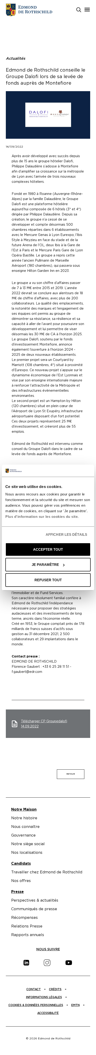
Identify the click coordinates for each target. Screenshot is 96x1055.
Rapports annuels (27, 935)
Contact (33, 989)
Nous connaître (25, 827)
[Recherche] (78, 9)
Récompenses (24, 918)
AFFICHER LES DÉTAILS (66, 534)
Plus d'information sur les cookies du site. (42, 517)
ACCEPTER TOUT (48, 549)
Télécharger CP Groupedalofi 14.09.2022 (44, 724)
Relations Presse (26, 926)
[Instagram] (47, 962)
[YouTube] (68, 962)
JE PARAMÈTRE (45, 565)
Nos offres (21, 881)
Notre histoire (24, 818)
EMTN (75, 1005)
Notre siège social (28, 844)
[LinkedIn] (26, 962)
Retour (70, 774)
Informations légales (44, 997)
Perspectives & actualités (34, 900)
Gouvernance (23, 835)
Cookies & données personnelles (35, 1005)
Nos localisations (26, 852)
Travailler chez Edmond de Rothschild (46, 872)
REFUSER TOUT (48, 580)
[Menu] (87, 9)
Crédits (55, 989)
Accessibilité (48, 1013)
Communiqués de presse (34, 909)
